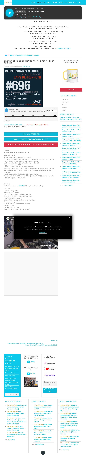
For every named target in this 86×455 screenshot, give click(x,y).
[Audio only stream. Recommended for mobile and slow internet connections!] (28, 362)
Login (75, 2)
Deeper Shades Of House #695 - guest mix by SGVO (41, 345)
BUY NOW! (71, 90)
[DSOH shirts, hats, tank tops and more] (71, 75)
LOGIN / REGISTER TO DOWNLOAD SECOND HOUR (31, 139)
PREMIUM (68, 2)
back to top (54, 340)
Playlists (64, 105)
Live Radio (65, 99)
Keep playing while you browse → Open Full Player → (29, 17)
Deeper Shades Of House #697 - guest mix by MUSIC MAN (25, 343)
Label (48, 2)
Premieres (66, 449)
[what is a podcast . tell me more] (54, 358)
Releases (12, 439)
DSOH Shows (26, 66)
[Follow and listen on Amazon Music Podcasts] (50, 374)
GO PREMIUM (12, 394)
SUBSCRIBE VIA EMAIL (50, 390)
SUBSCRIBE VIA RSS (50, 383)
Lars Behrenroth (57, 2)
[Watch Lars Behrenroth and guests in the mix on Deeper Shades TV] (28, 373)
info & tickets (64, 48)
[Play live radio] (10, 13)
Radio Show (41, 2)
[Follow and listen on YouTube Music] (49, 368)
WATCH (32, 373)
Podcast (64, 107)
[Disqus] (31, 273)
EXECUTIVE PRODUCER (13, 125)
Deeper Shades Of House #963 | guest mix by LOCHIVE (71, 118)
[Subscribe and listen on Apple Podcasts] (49, 363)
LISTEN (32, 362)
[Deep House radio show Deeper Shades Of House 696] (23, 87)
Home (33, 2)
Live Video (65, 102)
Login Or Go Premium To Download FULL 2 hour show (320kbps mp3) (31, 144)
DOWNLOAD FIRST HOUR (31, 134)
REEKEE (22, 186)
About (63, 110)
